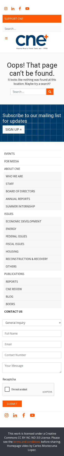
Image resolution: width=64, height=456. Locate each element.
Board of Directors (20, 191)
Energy (11, 229)
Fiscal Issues (15, 244)
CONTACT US (13, 311)
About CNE (12, 169)
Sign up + (13, 129)
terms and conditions (26, 442)
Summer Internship (20, 206)
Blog (9, 296)
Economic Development (23, 221)
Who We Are (14, 176)
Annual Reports (18, 199)
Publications (14, 274)
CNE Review (14, 289)
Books (10, 304)
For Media (11, 161)
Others (11, 266)
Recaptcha (9, 379)
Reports (12, 281)
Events (9, 154)
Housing (12, 251)
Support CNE (13, 19)
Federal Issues (16, 236)
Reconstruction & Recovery (27, 259)
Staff (10, 184)
